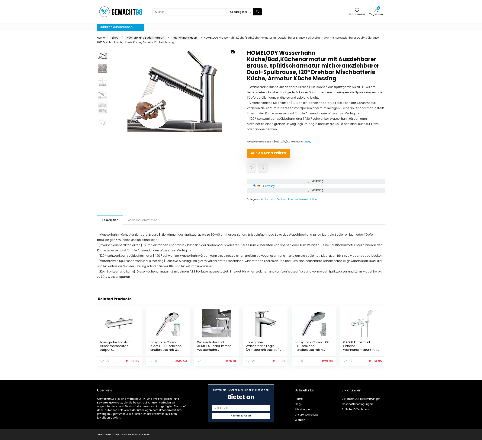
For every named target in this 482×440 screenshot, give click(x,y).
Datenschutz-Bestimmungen (361, 399)
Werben (300, 420)
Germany (269, 186)
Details (306, 141)
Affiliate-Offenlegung (356, 409)
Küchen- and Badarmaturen (145, 38)
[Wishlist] (357, 10)
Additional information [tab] (142, 220)
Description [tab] (109, 220)
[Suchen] (257, 11)
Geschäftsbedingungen (357, 404)
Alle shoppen (303, 409)
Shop (115, 38)
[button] (233, 51)
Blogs (298, 404)
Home (101, 38)
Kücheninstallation (185, 38)
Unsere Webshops (306, 414)
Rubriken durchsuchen (116, 27)
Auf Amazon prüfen (268, 153)
